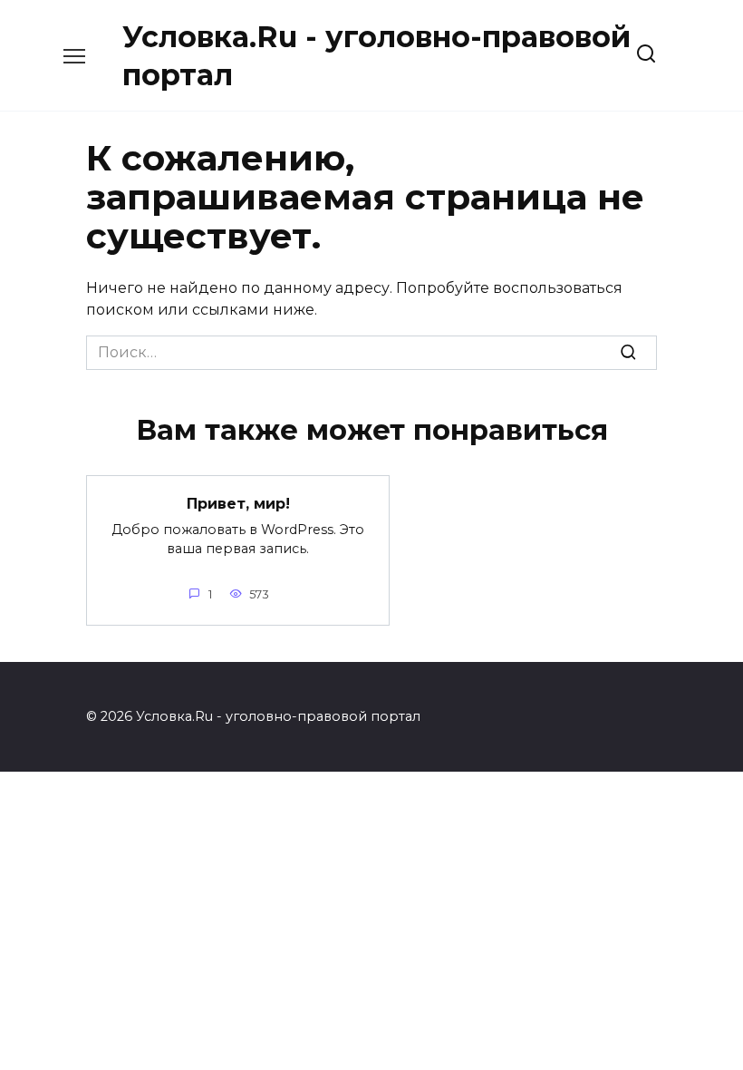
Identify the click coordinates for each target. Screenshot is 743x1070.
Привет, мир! (238, 503)
